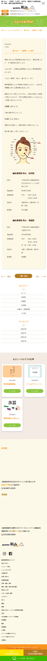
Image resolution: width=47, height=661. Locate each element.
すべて (23, 293)
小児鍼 (3, 630)
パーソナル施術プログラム (8, 633)
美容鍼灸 (3, 627)
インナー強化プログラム (8, 636)
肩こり (3, 600)
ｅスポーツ (4, 596)
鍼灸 (2, 623)
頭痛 (2, 606)
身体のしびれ (5, 590)
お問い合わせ (5, 576)
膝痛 (2, 603)
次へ (38, 276)
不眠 (2, 613)
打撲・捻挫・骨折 (6, 583)
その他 (7, 47)
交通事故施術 (5, 580)
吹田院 (23, 297)
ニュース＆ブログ (6, 570)
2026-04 (23, 337)
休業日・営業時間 (23, 309)
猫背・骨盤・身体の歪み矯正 (9, 586)
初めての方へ (5, 563)
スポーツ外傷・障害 (6, 593)
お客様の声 (4, 573)
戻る (9, 276)
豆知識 (23, 305)
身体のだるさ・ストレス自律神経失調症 (12, 610)
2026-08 (23, 329)
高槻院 (23, 301)
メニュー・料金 (5, 566)
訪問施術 (3, 620)
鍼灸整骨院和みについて (8, 560)
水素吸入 (3, 640)
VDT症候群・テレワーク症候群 (9, 616)
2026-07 (23, 333)
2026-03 (23, 341)
